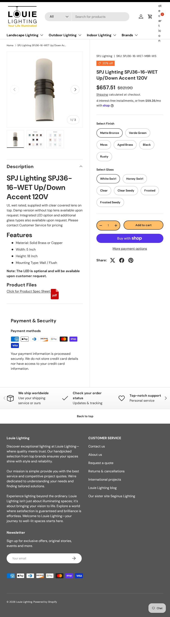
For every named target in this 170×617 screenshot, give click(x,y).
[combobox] (87, 16)
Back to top (85, 416)
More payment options (130, 248)
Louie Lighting (24, 602)
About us (95, 454)
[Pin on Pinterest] (130, 260)
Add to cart (143, 225)
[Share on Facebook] (121, 260)
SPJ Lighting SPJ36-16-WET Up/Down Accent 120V (42, 45)
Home (10, 45)
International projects (104, 479)
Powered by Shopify (45, 602)
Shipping (102, 94)
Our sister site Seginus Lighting (111, 496)
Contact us (96, 446)
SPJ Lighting (104, 56)
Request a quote (100, 463)
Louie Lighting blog (102, 488)
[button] (150, 16)
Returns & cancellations (106, 471)
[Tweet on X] (112, 260)
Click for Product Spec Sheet (29, 291)
